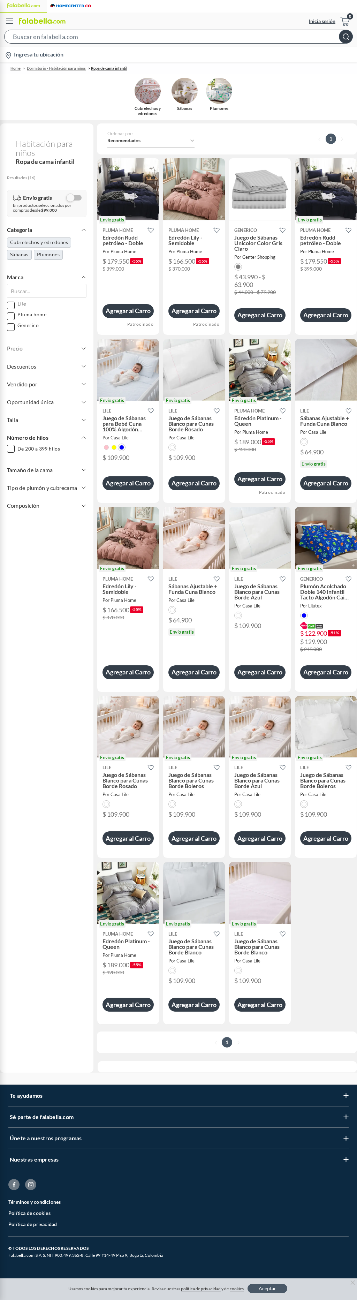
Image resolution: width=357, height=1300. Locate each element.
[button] (178, 38)
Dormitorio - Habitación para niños (56, 68)
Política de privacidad (32, 1224)
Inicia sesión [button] (322, 21)
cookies (237, 1288)
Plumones (48, 254)
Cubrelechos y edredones (39, 242)
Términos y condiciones (34, 1202)
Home (15, 68)
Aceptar (267, 1288)
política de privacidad (201, 1288)
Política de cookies (29, 1213)
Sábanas (19, 254)
